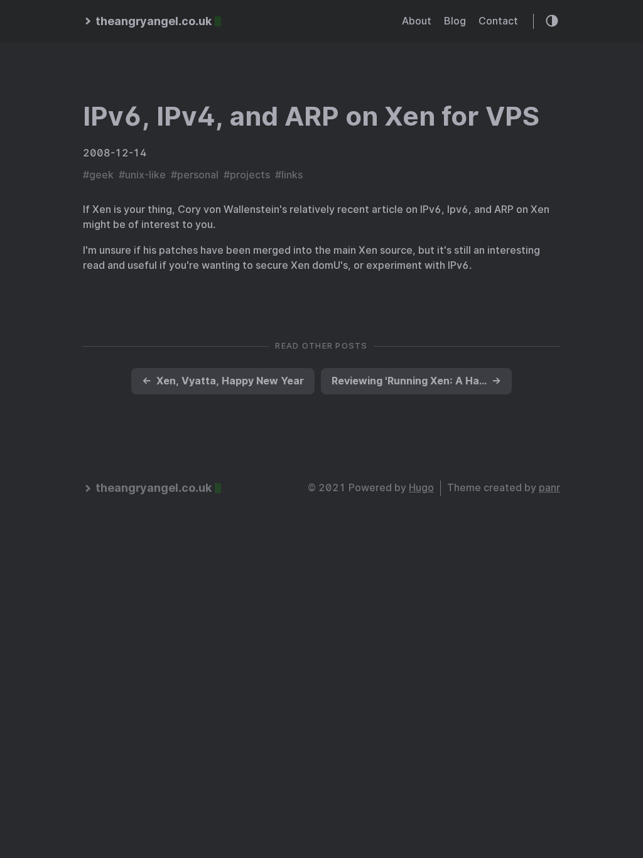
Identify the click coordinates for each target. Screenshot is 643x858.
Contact (498, 21)
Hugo (421, 488)
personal (198, 175)
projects (250, 175)
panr (549, 488)
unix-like (145, 175)
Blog (455, 21)
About (416, 21)
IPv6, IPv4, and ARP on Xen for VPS (311, 116)
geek (101, 175)
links (292, 175)
